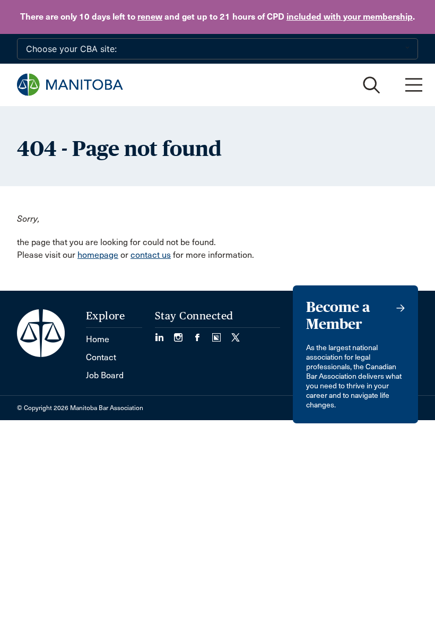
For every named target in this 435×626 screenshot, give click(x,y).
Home (97, 339)
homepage (97, 255)
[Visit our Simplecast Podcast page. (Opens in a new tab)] (221, 334)
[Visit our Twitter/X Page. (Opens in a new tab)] (235, 334)
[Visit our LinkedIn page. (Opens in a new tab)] (164, 334)
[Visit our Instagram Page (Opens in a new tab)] (183, 334)
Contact (101, 357)
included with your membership (349, 17)
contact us (150, 255)
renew (149, 17)
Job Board (105, 375)
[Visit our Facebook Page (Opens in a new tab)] (202, 334)
